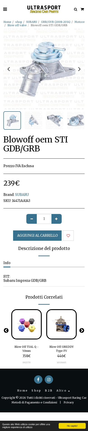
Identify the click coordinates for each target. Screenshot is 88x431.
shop (18, 22)
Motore (79, 22)
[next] (79, 69)
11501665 (61, 362)
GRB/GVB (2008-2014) (55, 22)
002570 (26, 362)
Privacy (69, 402)
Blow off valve (17, 25)
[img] (26, 324)
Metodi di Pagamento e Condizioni (34, 402)
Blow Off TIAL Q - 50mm (26, 348)
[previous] (9, 69)
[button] (5, 9)
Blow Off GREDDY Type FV (61, 348)
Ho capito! (72, 425)
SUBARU (31, 22)
